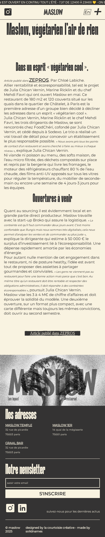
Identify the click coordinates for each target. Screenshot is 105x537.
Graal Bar (14, 443)
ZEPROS (39, 80)
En (87, 12)
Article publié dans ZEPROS (52, 333)
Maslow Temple (18, 425)
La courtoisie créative (59, 527)
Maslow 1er (62, 425)
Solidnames (34, 531)
